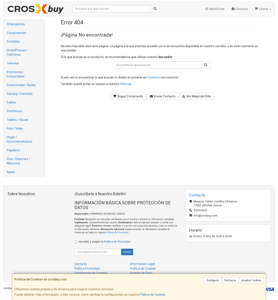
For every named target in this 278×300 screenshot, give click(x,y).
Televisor (13, 63)
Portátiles (13, 41)
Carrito (263, 9)
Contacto (241, 9)
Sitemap (126, 84)
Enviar (127, 251)
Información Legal (142, 264)
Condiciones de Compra (90, 273)
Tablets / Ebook (17, 120)
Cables (11, 102)
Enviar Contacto (164, 96)
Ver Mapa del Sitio (198, 96)
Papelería (13, 150)
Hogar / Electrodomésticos (19, 139)
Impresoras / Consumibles (16, 74)
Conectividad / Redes (21, 85)
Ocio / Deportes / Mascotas (18, 161)
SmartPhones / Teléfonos (17, 52)
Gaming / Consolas (20, 93)
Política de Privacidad (117, 232)
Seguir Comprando (130, 96)
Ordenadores (16, 24)
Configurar (213, 280)
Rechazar (230, 280)
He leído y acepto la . (105, 241)
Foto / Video (15, 128)
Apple (11, 172)
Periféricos (14, 111)
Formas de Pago (141, 273)
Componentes (16, 33)
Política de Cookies (152, 294)
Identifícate (216, 9)
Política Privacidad (86, 268)
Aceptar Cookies (251, 280)
